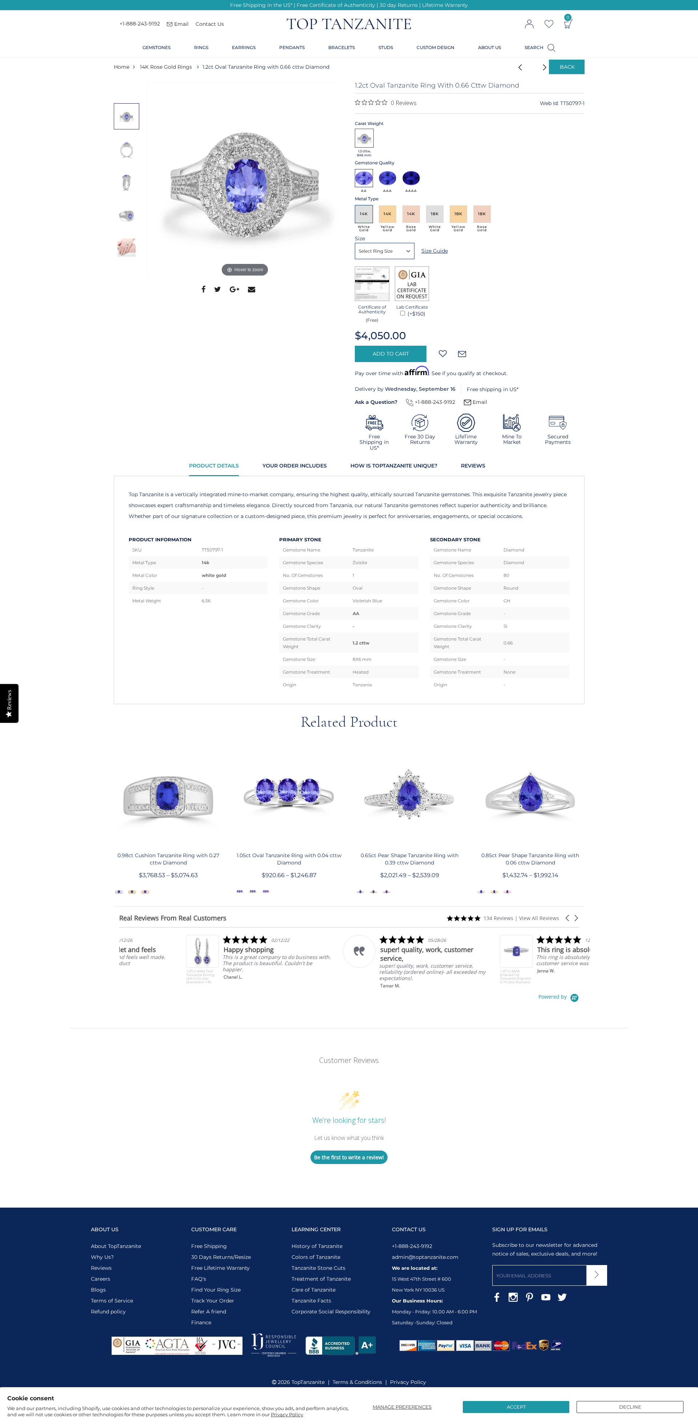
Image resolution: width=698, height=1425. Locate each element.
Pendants (292, 47)
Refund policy (108, 1311)
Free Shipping (209, 1246)
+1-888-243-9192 (140, 24)
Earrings (244, 47)
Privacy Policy (287, 1414)
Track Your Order (212, 1300)
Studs (385, 47)
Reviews (473, 465)
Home (121, 67)
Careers (100, 1279)
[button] (568, 918)
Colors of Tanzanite (316, 1257)
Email (479, 402)
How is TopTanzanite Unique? (393, 465)
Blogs (98, 1289)
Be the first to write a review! (349, 1157)
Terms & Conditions (357, 1382)
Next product (536, 67)
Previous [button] (128, 88)
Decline (630, 1407)
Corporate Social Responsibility (331, 1311)
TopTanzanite (308, 1382)
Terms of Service (112, 1300)
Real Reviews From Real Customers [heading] (172, 918)
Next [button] (128, 278)
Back (567, 67)
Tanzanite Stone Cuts (318, 1268)
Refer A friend (208, 1311)
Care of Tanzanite (314, 1289)
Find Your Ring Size (216, 1289)
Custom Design (435, 47)
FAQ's (198, 1279)
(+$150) (415, 313)
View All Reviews (539, 918)
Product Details (214, 465)
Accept (516, 1407)
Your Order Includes (294, 465)
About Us (489, 47)
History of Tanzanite (317, 1246)
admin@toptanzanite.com (425, 1257)
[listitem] (192, 959)
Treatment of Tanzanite (321, 1279)
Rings (201, 47)
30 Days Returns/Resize (221, 1257)
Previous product (518, 67)
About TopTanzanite (116, 1246)
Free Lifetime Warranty (220, 1268)
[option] (245, 179)
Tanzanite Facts (311, 1300)
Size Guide (434, 251)
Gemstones (157, 47)
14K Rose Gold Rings (166, 67)
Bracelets (341, 47)
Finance (201, 1322)
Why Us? (102, 1257)
